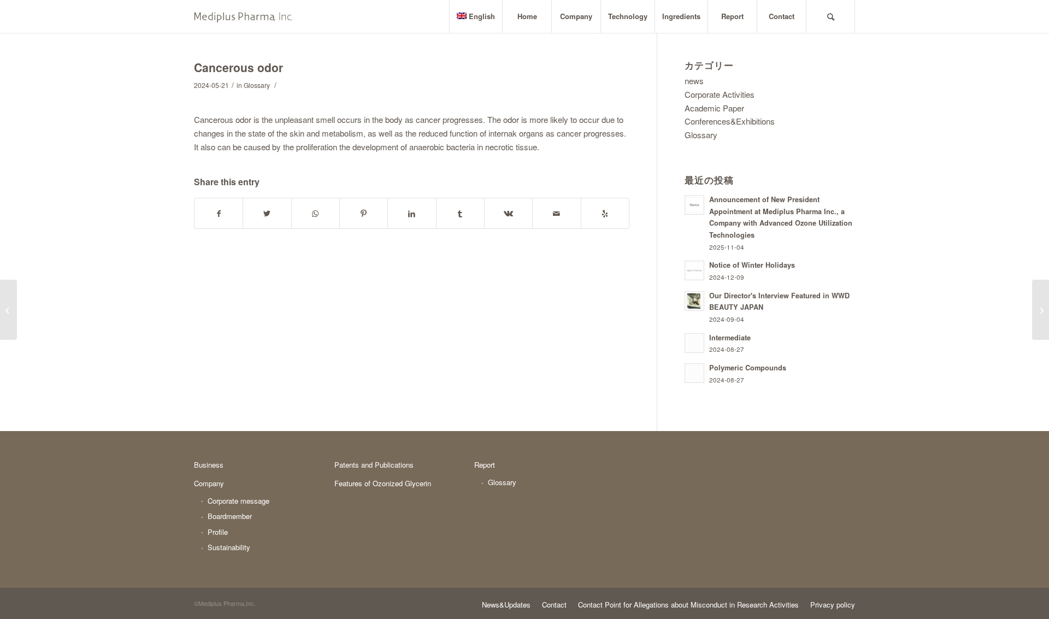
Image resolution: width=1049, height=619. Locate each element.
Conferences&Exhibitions (730, 121)
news (694, 80)
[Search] (830, 16)
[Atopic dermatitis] (8, 310)
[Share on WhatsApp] (315, 213)
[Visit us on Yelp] (605, 213)
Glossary (257, 85)
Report (484, 464)
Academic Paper (714, 108)
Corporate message (238, 501)
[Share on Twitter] (267, 213)
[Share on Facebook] (219, 213)
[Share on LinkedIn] (411, 213)
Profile (218, 532)
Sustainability (229, 547)
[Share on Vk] (508, 213)
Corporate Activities (720, 94)
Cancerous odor (238, 67)
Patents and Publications (374, 464)
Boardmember (230, 516)
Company (209, 483)
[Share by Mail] (556, 213)
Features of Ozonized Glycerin (382, 483)
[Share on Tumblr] (460, 213)
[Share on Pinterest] (363, 213)
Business (208, 464)
